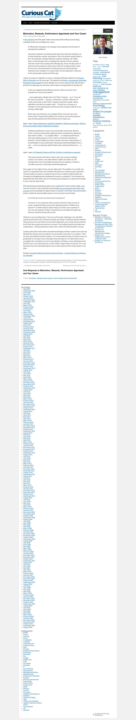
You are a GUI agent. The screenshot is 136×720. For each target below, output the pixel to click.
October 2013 (28, 429)
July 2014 (26, 413)
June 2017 (27, 352)
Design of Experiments (103, 152)
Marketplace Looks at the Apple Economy (75, 29)
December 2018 (29, 330)
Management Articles (102, 174)
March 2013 (27, 442)
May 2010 (26, 503)
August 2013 (27, 433)
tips (94, 123)
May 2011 (26, 481)
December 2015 (29, 382)
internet (105, 82)
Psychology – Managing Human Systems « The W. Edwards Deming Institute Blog (53, 278)
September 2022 (29, 302)
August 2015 (27, 390)
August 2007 (27, 562)
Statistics (96, 119)
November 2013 (29, 427)
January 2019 (28, 329)
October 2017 (28, 347)
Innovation (97, 82)
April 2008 (27, 548)
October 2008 (28, 537)
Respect (69, 260)
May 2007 (26, 568)
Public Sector (96, 108)
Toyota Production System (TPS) (102, 125)
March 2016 (27, 379)
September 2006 (29, 582)
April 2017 (27, 356)
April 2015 (27, 397)
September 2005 (29, 604)
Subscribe (54, 23)
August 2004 (27, 627)
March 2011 (27, 485)
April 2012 (27, 462)
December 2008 (29, 534)
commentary (97, 68)
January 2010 (28, 510)
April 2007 (27, 570)
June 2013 (27, 436)
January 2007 (28, 575)
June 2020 (27, 318)
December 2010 (29, 490)
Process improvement (102, 104)
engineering (96, 80)
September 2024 (29, 291)
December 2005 (29, 598)
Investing (95, 84)
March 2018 (27, 341)
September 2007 (29, 561)
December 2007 (29, 555)
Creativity (39, 260)
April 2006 (27, 591)
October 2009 (28, 516)
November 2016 (29, 364)
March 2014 (27, 420)
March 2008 (27, 550)
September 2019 (29, 321)
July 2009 (26, 521)
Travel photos (100, 208)
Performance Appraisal (53, 260)
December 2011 (29, 469)
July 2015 (26, 391)
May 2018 (26, 338)
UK (96, 210)
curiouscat (105, 72)
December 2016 (29, 363)
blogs (107, 64)
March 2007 (27, 571)
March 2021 (27, 312)
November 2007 (29, 557)
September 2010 (29, 496)
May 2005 (26, 611)
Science (98, 192)
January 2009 (28, 532)
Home (25, 23)
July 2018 (26, 336)
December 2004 (29, 620)
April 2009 (27, 526)
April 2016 (27, 377)
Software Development (99, 116)
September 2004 (29, 625)
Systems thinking (101, 121)
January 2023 (28, 298)
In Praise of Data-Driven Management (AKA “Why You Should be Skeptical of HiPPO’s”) (103, 225)
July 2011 (26, 478)
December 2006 (29, 577)
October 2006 (28, 580)
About (30, 23)
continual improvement (100, 70)
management (101, 92)
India (96, 163)
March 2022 (27, 305)
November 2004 (29, 622)
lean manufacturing (100, 88)
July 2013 (26, 435)
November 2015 (29, 384)
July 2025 (26, 289)
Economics (107, 78)
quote (95, 110)
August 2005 (27, 606)
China (97, 140)
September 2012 (29, 453)
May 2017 (26, 354)
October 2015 (28, 386)
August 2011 (27, 476)
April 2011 (26, 483)
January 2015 (28, 402)
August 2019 (27, 323)
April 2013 (27, 440)
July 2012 (26, 456)
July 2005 (26, 607)
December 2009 (29, 512)
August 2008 (27, 541)
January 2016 (28, 381)
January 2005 (28, 618)
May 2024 (26, 294)
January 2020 (28, 320)
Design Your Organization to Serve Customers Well (102, 237)
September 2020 (29, 316)
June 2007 (27, 566)
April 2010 (27, 505)
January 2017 (28, 361)
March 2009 (27, 528)
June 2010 (27, 501)
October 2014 (28, 408)
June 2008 (27, 544)
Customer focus (99, 74)
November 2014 (29, 406)
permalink (73, 262)
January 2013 (28, 445)
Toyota (98, 123)
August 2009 (27, 519)
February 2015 (28, 400)
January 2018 (28, 343)
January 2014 (28, 424)
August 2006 (27, 584)
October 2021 (28, 309)
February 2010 (28, 508)
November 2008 (29, 535)
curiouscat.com (100, 145)
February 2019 (28, 327)
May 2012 (26, 460)
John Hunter (41, 36)
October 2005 (28, 602)
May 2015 (26, 395)
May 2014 (26, 417)
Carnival (105, 66)
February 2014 (28, 422)
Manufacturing (98, 98)
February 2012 (28, 465)
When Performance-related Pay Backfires (48, 123)
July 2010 (26, 499)
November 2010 (29, 492)
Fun (96, 158)
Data (104, 76)
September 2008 (29, 539)
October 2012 (28, 451)
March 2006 (27, 593)
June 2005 (27, 609)
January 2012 (28, 467)
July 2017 (26, 350)
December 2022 (29, 300)
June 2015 (27, 393)
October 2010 (28, 494)
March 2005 (27, 615)
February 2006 (28, 595)
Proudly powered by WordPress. (102, 714)
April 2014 (27, 418)
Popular (95, 101)
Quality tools (106, 108)
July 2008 (26, 543)
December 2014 (29, 404)
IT (99, 84)
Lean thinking (99, 90)
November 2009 (29, 514)
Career (80, 260)
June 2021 (27, 311)
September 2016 (29, 368)
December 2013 (29, 426)
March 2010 (27, 507)
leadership (97, 86)
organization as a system (101, 100)
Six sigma (96, 114)
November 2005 (29, 600)
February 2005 (28, 616)
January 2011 (28, 489)
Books (94, 66)
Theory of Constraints (102, 203)
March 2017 (27, 357)
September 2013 (29, 431)
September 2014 (29, 409)
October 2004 (28, 624)
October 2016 (28, 366)
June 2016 (27, 373)
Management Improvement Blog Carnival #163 (36, 29)
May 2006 (26, 589)
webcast (95, 127)
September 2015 (29, 388)
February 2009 (28, 530)
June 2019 (27, 325)
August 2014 (27, 411)
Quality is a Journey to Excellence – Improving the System (103, 219)
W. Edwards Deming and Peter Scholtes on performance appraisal (56, 152)
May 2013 (26, 438)
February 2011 (28, 487)
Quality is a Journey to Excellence (103, 241)
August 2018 (27, 334)
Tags (96, 201)
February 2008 (28, 552)
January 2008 (28, 553)
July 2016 (26, 372)
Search (108, 31)
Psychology (63, 260)
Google (102, 80)
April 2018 (27, 339)
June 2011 (27, 480)
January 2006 (28, 597)
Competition (99, 141)
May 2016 (26, 375)
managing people (34, 262)
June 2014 (27, 415)
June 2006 (27, 588)
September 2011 (29, 474)
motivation (42, 262)
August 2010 (27, 498)
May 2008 (26, 546)
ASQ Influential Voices (99, 64)
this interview (29, 39)
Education (98, 156)
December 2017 (29, 345)
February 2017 (28, 359)
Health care (108, 80)
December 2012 (29, 447)
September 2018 (29, 332)
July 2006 (26, 586)
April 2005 (27, 613)
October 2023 (28, 296)
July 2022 (26, 303)
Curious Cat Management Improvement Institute (102, 231)
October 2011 (28, 472)
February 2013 (28, 444)
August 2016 (27, 370)
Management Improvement (42, 23)
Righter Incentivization (71, 123)
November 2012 (29, 449)
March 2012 (27, 463)
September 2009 (29, 517)
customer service (97, 76)
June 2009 (27, 523)
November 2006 (29, 579)
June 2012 (27, 458)
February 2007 (28, 573)
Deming (44, 260)
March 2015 (27, 399)
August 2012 (27, 454)
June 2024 (27, 293)
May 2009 (26, 525)
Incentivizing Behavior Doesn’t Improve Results (46, 253)
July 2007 (26, 564)
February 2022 (28, 307)
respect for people (57, 262)
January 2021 (28, 314)
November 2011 (29, 471)
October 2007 (28, 559)
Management (96, 94)
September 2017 (29, 348)
